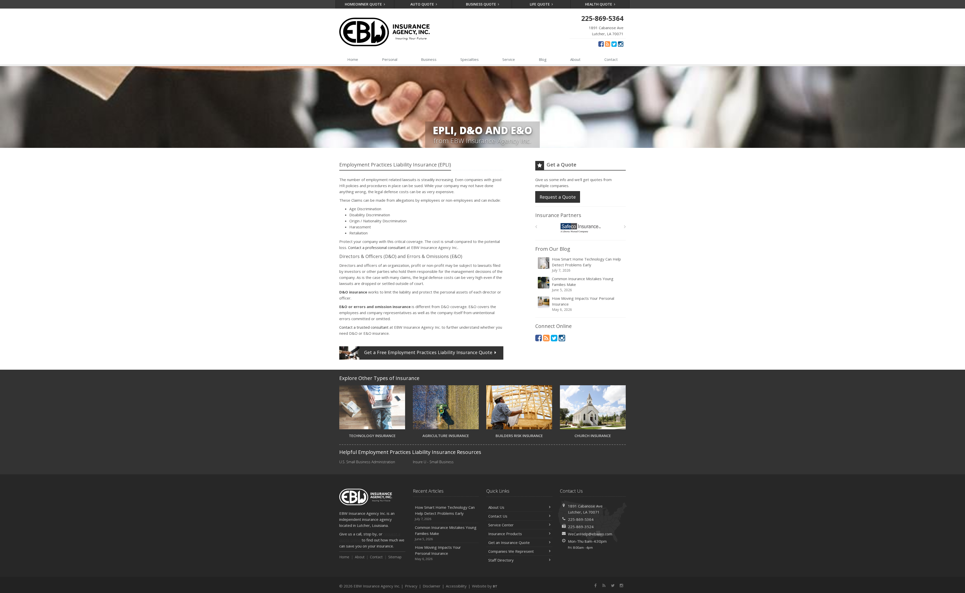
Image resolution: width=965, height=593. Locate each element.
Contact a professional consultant (377, 247)
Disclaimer (432, 585)
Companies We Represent (511, 551)
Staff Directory (501, 560)
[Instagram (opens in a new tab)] (620, 43)
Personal (389, 59)
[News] (607, 43)
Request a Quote (558, 197)
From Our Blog (552, 248)
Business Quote (481, 4)
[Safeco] (580, 228)
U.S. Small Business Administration (367, 461)
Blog (543, 59)
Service (508, 59)
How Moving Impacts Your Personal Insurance (583, 304)
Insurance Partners (558, 215)
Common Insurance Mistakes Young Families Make (582, 284)
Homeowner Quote (364, 4)
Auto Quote (422, 4)
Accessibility (456, 585)
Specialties (469, 59)
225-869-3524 (581, 526)
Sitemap (395, 557)
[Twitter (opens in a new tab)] (614, 43)
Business (429, 59)
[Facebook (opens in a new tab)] (601, 43)
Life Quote (540, 4)
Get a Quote (428, 352)
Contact (611, 59)
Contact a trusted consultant (364, 327)
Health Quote (599, 4)
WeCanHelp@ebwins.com (590, 533)
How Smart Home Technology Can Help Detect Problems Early (586, 265)
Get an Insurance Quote (509, 542)
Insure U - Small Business (433, 461)
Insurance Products (505, 533)
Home (352, 59)
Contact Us (497, 516)
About (575, 59)
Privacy (411, 585)
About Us (496, 507)
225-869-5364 (581, 519)
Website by (484, 585)
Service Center (501, 524)
